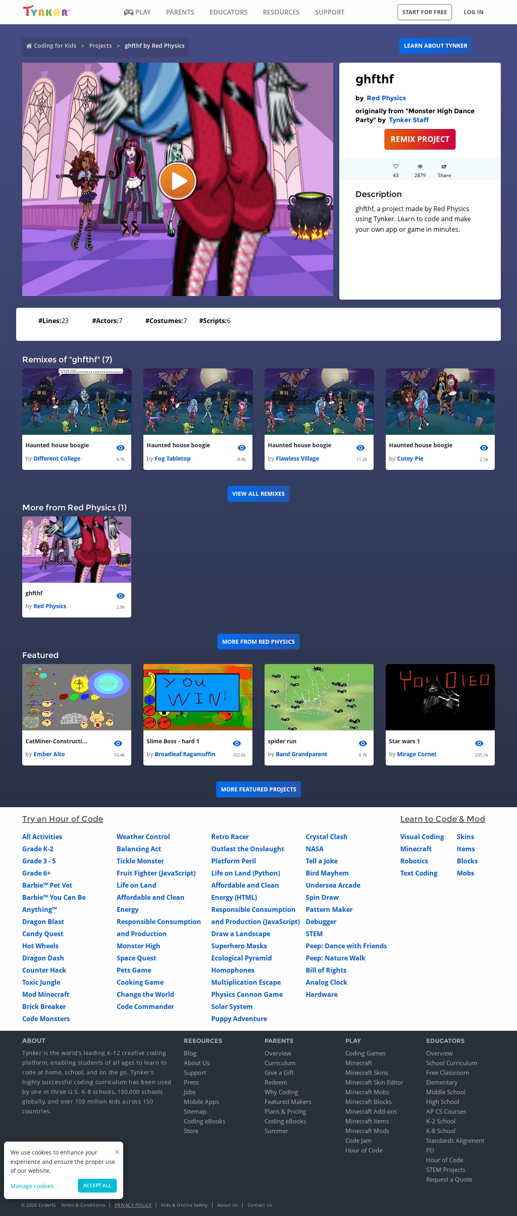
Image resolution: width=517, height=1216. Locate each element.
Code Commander (145, 1006)
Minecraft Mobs (367, 1092)
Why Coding (281, 1092)
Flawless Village (297, 458)
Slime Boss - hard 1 (173, 741)
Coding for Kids (55, 45)
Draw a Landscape (240, 933)
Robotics (414, 860)
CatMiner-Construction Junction (57, 741)
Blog (190, 1053)
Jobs (189, 1092)
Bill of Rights (326, 970)
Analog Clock (326, 982)
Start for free (424, 12)
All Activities (42, 836)
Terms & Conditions (83, 1205)
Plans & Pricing (285, 1111)
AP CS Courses (446, 1111)
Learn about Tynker (435, 45)
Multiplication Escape (246, 982)
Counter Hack (44, 970)
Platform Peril (233, 860)
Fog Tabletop (173, 458)
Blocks (467, 860)
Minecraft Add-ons (371, 1111)
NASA (315, 848)
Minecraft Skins (366, 1072)
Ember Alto (49, 754)
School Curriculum (451, 1063)
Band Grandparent (301, 754)
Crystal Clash (327, 836)
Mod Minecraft (45, 994)
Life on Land (136, 885)
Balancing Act (139, 848)
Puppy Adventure (239, 1018)
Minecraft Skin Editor (374, 1082)
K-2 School (441, 1121)
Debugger (321, 921)
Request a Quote (449, 1179)
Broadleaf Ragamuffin (185, 754)
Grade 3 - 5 (39, 860)
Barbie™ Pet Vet (47, 885)
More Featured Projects (258, 789)
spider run (282, 741)
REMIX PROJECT (420, 139)
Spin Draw (322, 897)
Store (191, 1131)
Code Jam (358, 1140)
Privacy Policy (133, 1205)
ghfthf (33, 593)
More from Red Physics (258, 641)
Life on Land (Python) (245, 873)
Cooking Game (140, 982)
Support (195, 1072)
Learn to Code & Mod (442, 819)
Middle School (446, 1092)
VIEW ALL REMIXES (258, 493)
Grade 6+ (36, 873)
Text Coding (418, 873)
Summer (276, 1131)
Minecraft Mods (367, 1131)
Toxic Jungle (41, 982)
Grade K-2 (37, 848)
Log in (473, 12)
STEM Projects (445, 1169)
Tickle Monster (140, 860)
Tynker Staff (409, 120)
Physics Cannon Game (247, 994)
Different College (57, 458)
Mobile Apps (201, 1102)
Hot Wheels (40, 945)
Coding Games (365, 1053)
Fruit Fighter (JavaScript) (156, 873)
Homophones (232, 970)
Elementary (442, 1082)
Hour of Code (363, 1150)
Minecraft (416, 848)
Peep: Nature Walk (336, 958)
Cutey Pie (410, 458)
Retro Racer (230, 836)
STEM (314, 933)
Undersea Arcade (333, 885)
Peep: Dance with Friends (346, 945)
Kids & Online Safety (184, 1205)
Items (466, 848)
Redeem (276, 1082)
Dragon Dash (43, 958)
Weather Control (143, 836)
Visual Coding (422, 836)
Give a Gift (279, 1072)
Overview (278, 1053)
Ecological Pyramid (241, 958)
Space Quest (136, 958)
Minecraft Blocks (368, 1102)
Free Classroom (447, 1072)
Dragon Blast (43, 921)
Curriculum (280, 1063)
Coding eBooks (204, 1121)
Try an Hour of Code (62, 819)
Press (191, 1082)
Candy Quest (42, 933)
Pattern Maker (329, 909)
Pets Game (134, 970)
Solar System (232, 1006)
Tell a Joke (322, 860)
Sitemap (195, 1111)
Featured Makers (288, 1102)
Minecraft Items (367, 1121)
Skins (465, 836)
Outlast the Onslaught (247, 848)
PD (430, 1150)
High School (442, 1102)
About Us (197, 1063)
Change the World (145, 994)
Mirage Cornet (417, 754)
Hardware (322, 994)
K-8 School (441, 1131)
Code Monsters (46, 1018)
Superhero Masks (239, 945)
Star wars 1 (404, 741)
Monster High (138, 945)
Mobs (465, 873)
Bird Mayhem (327, 873)
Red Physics (386, 98)
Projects (100, 45)
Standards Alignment (455, 1140)
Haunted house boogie (57, 445)
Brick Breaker (44, 1006)
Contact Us (260, 1205)
